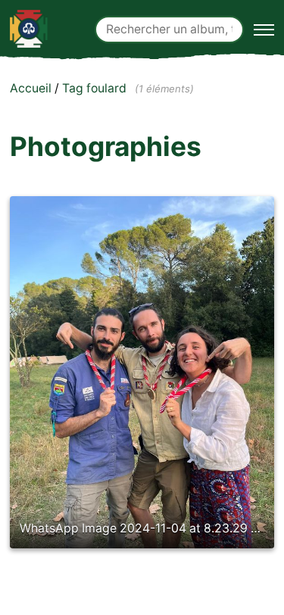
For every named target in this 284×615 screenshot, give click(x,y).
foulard (106, 88)
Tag (72, 88)
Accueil (30, 88)
